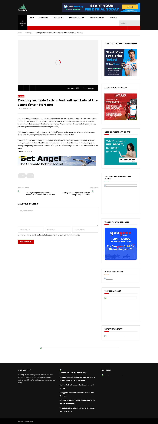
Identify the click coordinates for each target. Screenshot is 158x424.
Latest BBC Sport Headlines (73, 372)
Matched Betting (76, 18)
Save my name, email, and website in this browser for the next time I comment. (50, 235)
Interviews (58, 18)
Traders (113, 18)
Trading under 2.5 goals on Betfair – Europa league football (76, 194)
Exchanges (43, 18)
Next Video (94, 188)
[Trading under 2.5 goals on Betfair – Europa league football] (95, 193)
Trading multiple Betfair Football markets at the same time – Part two (40, 194)
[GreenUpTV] (22, 7)
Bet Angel (28, 33)
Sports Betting (97, 18)
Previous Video (23, 188)
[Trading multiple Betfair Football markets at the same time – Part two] (21, 193)
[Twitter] (134, 28)
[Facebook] (129, 28)
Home (32, 18)
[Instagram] (138, 28)
